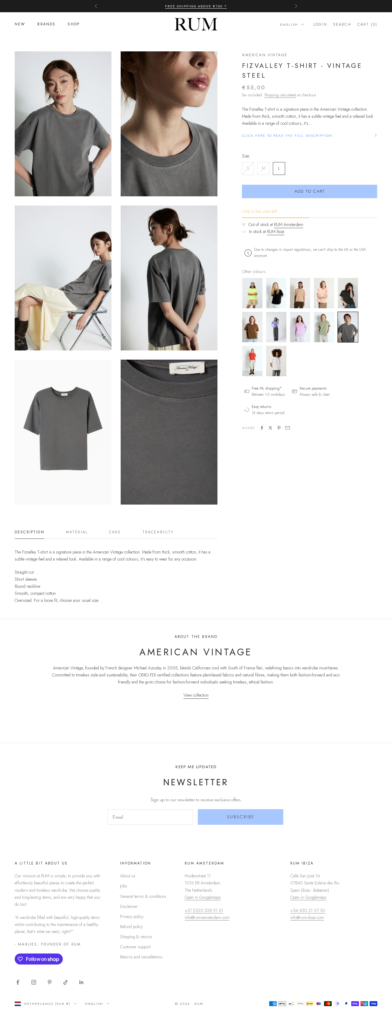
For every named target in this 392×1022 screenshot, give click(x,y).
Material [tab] (77, 532)
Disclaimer (129, 906)
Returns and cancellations (141, 957)
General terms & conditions (143, 896)
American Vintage (265, 55)
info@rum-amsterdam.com (207, 917)
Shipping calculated (280, 95)
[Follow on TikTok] (65, 982)
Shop (74, 24)
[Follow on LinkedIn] (81, 982)
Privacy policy (131, 916)
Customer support (135, 947)
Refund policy (131, 927)
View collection (196, 695)
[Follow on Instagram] (34, 982)
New (20, 24)
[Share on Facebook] (261, 427)
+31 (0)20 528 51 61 (204, 910)
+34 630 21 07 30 (307, 910)
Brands (46, 24)
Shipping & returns (136, 937)
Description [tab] (29, 532)
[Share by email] (287, 427)
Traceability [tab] (158, 532)
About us (127, 876)
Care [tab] (115, 532)
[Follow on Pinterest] (50, 982)
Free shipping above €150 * (196, 6)
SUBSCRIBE (240, 817)
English (289, 24)
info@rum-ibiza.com (307, 917)
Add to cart (310, 191)
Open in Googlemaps (203, 897)
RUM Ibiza (275, 231)
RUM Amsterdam (288, 224)
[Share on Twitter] (270, 427)
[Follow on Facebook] (18, 982)
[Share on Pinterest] (279, 427)
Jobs (123, 886)
